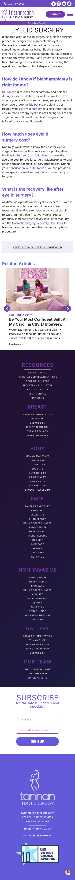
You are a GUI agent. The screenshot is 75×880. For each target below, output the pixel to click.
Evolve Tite (37, 481)
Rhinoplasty (37, 519)
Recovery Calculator (37, 385)
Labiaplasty (37, 477)
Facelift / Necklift (37, 506)
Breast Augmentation (37, 414)
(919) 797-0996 (16, 3)
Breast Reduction (37, 427)
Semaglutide (37, 611)
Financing (37, 398)
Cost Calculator (37, 381)
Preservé (37, 418)
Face (11, 314)
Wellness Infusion (37, 615)
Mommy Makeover (37, 456)
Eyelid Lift (37, 514)
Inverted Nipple (37, 435)
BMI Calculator (37, 389)
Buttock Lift (37, 473)
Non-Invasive (37, 570)
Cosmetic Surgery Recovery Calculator (37, 223)
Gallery (37, 628)
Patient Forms (37, 372)
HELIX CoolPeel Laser (37, 523)
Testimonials (37, 393)
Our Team (37, 662)
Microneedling (37, 535)
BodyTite (37, 468)
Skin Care (37, 544)
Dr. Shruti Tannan (37, 669)
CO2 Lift (37, 540)
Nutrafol (37, 556)
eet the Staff (39, 673)
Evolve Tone (37, 485)
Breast (38, 407)
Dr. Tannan (9, 92)
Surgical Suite (37, 677)
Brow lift (37, 510)
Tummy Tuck (37, 464)
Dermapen (37, 552)
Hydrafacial (37, 531)
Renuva (37, 548)
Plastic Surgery (24, 314)
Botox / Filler (37, 527)
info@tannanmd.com (37, 828)
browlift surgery (31, 108)
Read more (15, 344)
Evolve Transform (37, 489)
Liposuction (37, 460)
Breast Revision (37, 431)
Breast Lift (37, 423)
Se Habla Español (38, 23)
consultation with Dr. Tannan (27, 168)
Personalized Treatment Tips (37, 377)
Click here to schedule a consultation (37, 247)
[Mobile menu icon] (70, 14)
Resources (37, 365)
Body (37, 448)
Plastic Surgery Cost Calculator (27, 155)
